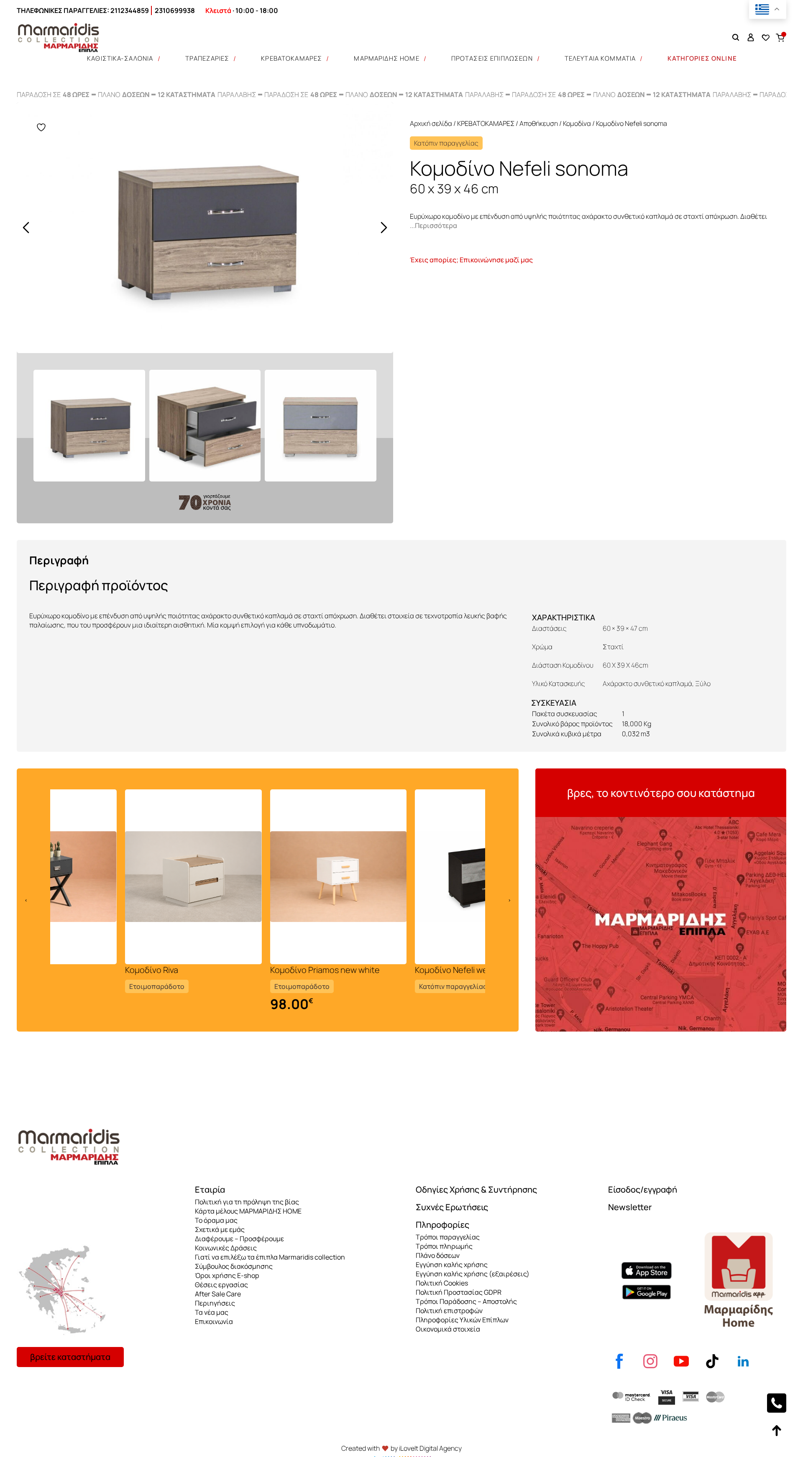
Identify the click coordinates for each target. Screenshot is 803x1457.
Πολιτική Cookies (442, 1283)
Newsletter (630, 1207)
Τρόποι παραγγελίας (448, 1237)
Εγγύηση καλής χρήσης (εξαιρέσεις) (472, 1273)
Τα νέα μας (211, 1312)
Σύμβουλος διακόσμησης (234, 1266)
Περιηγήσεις (215, 1303)
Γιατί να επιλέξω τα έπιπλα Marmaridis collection (270, 1257)
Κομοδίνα (577, 123)
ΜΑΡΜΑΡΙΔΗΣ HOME (386, 58)
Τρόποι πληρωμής (444, 1246)
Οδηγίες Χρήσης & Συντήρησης (476, 1189)
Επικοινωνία (214, 1321)
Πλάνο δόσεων (438, 1255)
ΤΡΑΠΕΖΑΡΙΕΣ (207, 58)
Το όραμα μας (216, 1220)
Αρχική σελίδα (431, 123)
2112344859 (129, 10)
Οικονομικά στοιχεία (448, 1329)
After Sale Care (218, 1293)
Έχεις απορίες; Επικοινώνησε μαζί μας (471, 259)
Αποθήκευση (538, 123)
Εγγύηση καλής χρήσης (452, 1264)
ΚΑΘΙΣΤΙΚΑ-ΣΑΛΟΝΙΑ (120, 58)
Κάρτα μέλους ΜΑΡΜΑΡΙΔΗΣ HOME (248, 1211)
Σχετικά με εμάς (220, 1229)
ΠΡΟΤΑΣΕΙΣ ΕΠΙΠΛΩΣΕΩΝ (492, 58)
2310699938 (175, 10)
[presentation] (26, 227)
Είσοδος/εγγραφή (642, 1189)
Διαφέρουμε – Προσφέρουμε (239, 1238)
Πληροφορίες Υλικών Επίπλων (462, 1319)
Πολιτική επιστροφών (449, 1310)
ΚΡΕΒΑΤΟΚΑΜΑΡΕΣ (291, 58)
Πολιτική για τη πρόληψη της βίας (247, 1201)
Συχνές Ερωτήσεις (452, 1207)
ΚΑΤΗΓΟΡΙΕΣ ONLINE (702, 58)
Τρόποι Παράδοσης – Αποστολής (466, 1301)
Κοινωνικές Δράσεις (226, 1247)
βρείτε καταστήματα (70, 1356)
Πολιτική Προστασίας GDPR (458, 1292)
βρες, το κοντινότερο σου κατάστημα (661, 792)
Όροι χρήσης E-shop (227, 1275)
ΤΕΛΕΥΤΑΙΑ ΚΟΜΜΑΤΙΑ (600, 58)
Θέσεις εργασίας (221, 1284)
